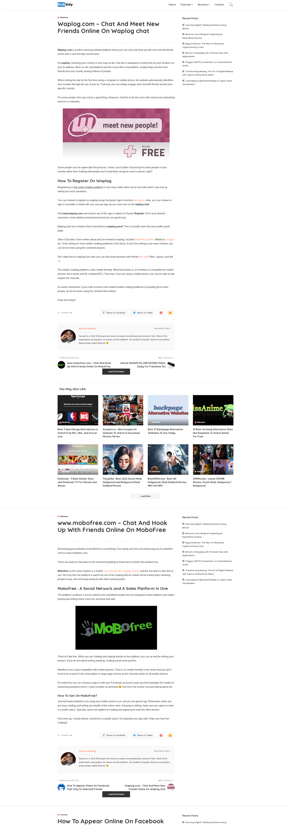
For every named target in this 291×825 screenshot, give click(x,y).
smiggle (170, 239)
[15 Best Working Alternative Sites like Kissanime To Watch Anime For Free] (213, 410)
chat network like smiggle (117, 571)
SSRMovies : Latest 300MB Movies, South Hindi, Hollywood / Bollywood (212, 482)
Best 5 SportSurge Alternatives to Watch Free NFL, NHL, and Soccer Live (78, 433)
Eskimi (150, 239)
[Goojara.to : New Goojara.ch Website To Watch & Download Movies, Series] (123, 410)
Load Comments (116, 371)
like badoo (139, 200)
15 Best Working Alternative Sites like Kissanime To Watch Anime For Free (213, 433)
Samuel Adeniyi (87, 328)
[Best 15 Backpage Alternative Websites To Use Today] (168, 410)
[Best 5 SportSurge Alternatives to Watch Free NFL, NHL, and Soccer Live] (78, 410)
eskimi (135, 571)
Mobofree (140, 239)
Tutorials (64, 815)
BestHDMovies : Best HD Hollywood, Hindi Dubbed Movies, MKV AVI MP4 (167, 482)
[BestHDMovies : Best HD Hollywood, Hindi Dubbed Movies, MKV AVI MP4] (168, 459)
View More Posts (161, 328)
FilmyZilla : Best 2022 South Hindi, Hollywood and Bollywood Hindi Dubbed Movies (122, 482)
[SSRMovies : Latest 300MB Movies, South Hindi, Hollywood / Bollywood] (213, 459)
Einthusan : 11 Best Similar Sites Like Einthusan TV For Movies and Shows (77, 482)
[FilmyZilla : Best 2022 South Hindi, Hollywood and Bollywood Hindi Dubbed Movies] (123, 459)
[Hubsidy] (65, 4)
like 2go (143, 256)
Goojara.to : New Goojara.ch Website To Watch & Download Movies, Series (121, 433)
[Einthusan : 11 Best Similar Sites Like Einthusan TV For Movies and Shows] (78, 459)
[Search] (231, 4)
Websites (64, 17)
